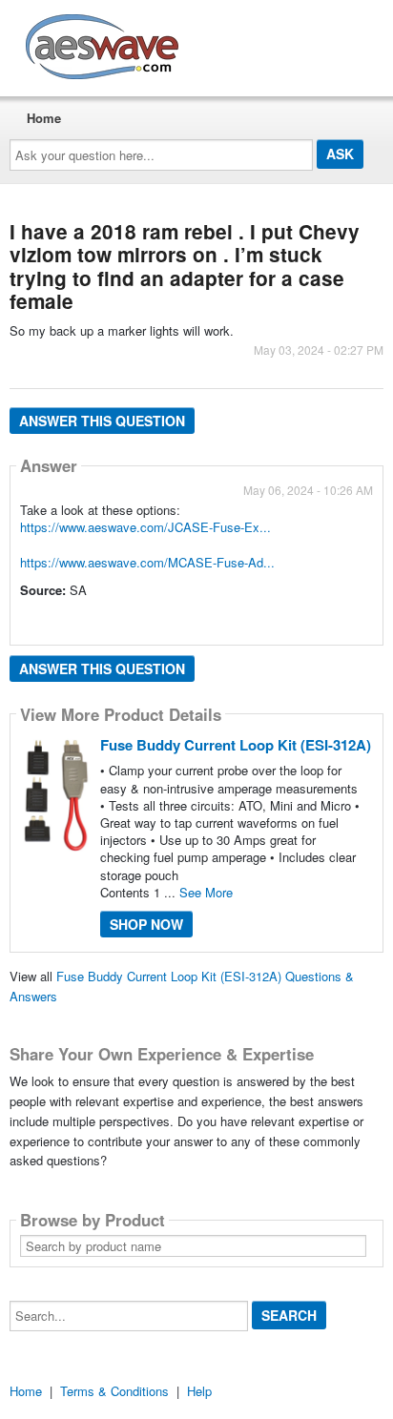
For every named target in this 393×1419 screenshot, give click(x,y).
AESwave (242, 43)
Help (199, 1391)
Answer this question (102, 420)
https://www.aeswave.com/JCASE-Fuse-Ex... (145, 527)
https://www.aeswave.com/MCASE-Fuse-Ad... (147, 562)
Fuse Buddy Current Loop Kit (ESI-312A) (235, 744)
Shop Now (146, 924)
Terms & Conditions (114, 1391)
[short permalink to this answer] (22, 616)
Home (44, 118)
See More (206, 892)
